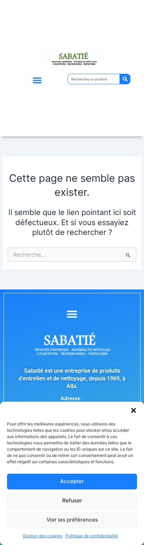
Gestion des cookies (42, 535)
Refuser (72, 500)
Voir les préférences (72, 519)
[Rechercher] (125, 79)
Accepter (72, 481)
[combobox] (93, 79)
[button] (133, 410)
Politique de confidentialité (92, 535)
